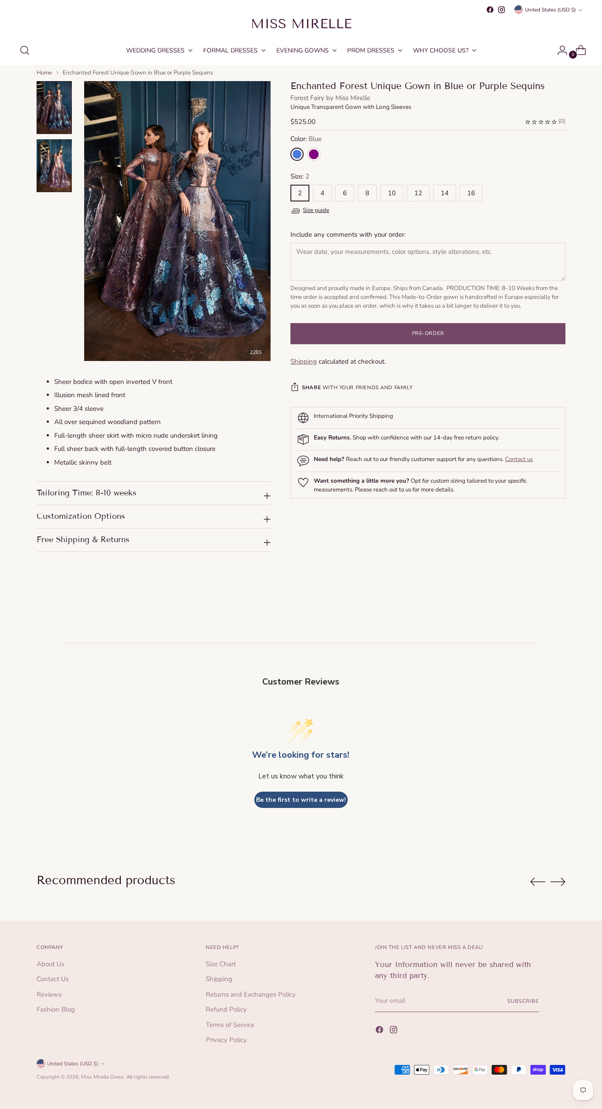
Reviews (49, 994)
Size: (299, 176)
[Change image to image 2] (54, 165)
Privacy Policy (226, 1039)
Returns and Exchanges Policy (251, 994)
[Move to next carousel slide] (557, 881)
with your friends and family (357, 387)
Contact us (519, 459)
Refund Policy (226, 1009)
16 (471, 193)
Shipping (303, 361)
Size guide (316, 210)
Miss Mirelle (352, 97)
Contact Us (53, 979)
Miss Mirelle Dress (102, 1076)
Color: (306, 139)
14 (445, 193)
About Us (50, 964)
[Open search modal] (24, 50)
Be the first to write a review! (301, 800)
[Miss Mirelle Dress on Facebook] (490, 10)
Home (44, 73)
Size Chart (221, 964)
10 (392, 193)
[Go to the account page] (559, 50)
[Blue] (297, 154)
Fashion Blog (56, 1009)
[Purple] (313, 154)
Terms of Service (230, 1024)
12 (418, 193)
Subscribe (523, 1001)
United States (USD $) (550, 9)
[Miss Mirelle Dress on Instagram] (501, 10)
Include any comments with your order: (347, 234)
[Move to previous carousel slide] (537, 882)
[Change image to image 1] (54, 107)
